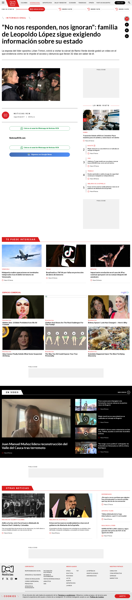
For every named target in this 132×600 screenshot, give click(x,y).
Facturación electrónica (48, 571)
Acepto (122, 596)
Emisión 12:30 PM (67, 9)
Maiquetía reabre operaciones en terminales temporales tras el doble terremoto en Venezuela (20, 274)
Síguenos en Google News (41, 154)
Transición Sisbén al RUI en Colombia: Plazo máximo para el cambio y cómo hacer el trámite (101, 136)
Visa (89, 158)
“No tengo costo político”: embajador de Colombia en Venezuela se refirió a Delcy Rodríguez (113, 446)
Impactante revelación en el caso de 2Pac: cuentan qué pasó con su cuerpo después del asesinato (108, 274)
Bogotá (90, 145)
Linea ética (47, 581)
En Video (12, 392)
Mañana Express (38, 9)
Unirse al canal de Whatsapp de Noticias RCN (41, 128)
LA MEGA (69, 585)
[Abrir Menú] (3, 2)
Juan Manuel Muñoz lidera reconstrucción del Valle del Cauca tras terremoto (34, 446)
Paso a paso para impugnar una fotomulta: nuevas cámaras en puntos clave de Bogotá (112, 403)
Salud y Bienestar (60, 3)
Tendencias (82, 3)
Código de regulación (32, 579)
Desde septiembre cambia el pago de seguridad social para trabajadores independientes (103, 175)
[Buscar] (129, 3)
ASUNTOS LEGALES (92, 573)
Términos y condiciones (66, 595)
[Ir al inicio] (12, 3)
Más (122, 392)
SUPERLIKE (113, 576)
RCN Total (69, 573)
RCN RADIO (69, 576)
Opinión (91, 3)
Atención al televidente (33, 575)
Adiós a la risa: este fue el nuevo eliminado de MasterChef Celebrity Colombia (20, 524)
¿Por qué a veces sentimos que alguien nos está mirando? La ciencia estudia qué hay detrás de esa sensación (115, 499)
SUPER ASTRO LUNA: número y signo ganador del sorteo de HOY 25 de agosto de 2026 (115, 530)
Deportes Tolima (107, 511)
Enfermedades (107, 494)
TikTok (48, 269)
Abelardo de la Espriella (96, 183)
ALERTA (68, 580)
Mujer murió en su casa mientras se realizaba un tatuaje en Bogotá (103, 149)
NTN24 (68, 571)
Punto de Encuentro (103, 3)
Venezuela (5, 269)
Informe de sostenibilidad (48, 575)
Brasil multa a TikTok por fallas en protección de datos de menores (65, 273)
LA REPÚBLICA (91, 571)
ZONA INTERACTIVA (116, 573)
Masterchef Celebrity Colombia (13, 519)
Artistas (93, 269)
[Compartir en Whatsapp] (127, 36)
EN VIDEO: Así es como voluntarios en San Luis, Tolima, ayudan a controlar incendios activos (114, 431)
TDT (77, 571)
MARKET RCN (114, 578)
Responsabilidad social (33, 571)
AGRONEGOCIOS (92, 576)
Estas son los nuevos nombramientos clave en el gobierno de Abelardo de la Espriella (103, 187)
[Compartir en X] (127, 30)
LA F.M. (68, 578)
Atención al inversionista (29, 586)
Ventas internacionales (52, 579)
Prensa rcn (29, 583)
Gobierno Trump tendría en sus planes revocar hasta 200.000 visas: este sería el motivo (103, 162)
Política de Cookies (97, 597)
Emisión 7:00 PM (95, 9)
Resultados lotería (108, 525)
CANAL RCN (120, 3)
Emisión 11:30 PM (124, 9)
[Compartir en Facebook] (127, 25)
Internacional (35, 3)
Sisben (85, 132)
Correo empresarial (32, 581)
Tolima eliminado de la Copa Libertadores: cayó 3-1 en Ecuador (114, 515)
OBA (45, 583)
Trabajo (91, 171)
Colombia (24, 3)
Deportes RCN (47, 3)
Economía (72, 3)
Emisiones (8, 9)
